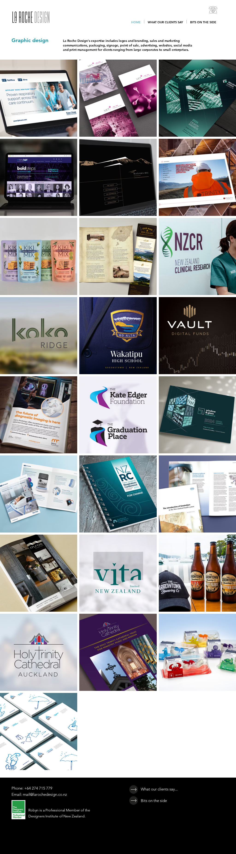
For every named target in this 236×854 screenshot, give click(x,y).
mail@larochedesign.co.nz (45, 794)
